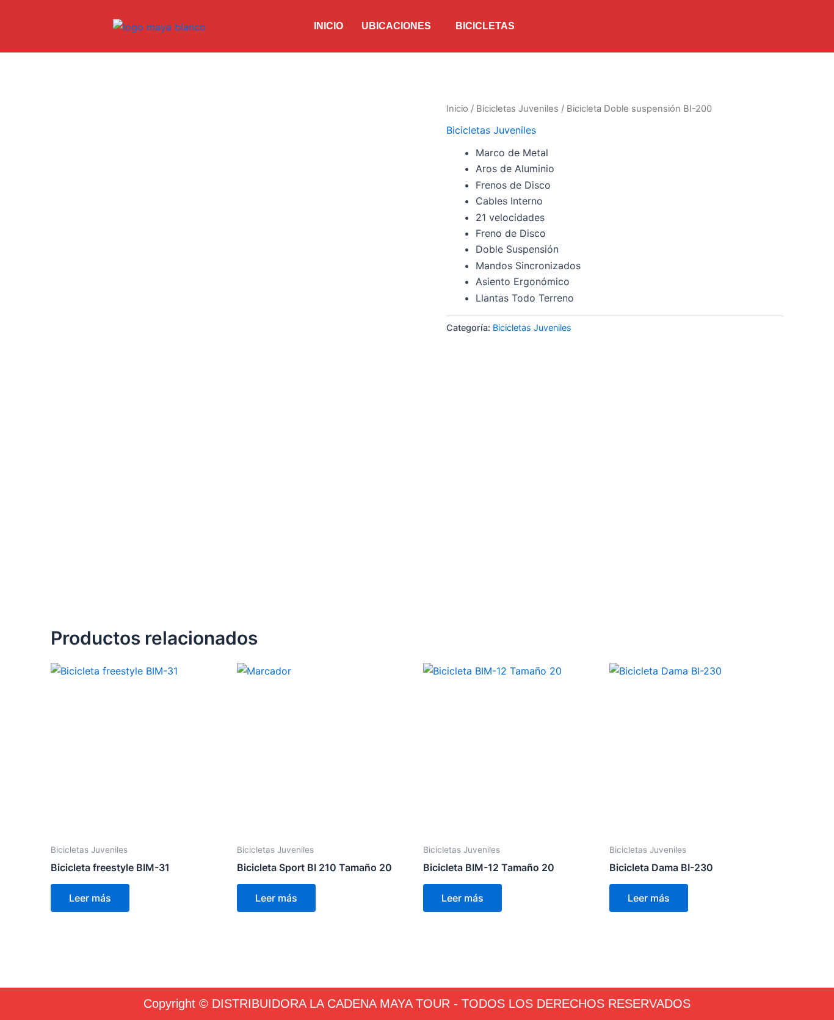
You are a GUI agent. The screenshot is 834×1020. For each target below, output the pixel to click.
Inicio (457, 108)
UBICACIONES (396, 26)
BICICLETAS (485, 26)
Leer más (90, 898)
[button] (399, 26)
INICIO (328, 26)
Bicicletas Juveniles (517, 108)
